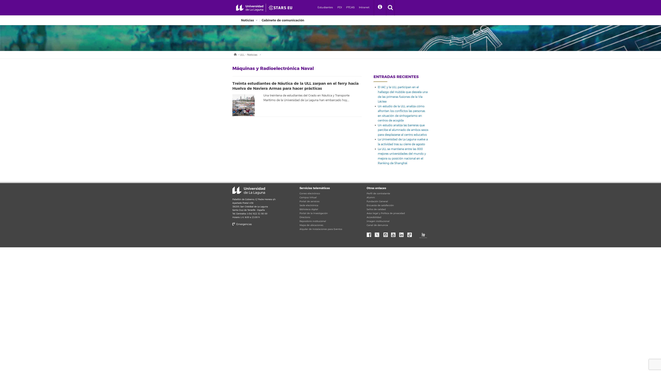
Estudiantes (325, 7)
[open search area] (390, 8)
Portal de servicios (309, 201)
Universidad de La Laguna (248, 190)
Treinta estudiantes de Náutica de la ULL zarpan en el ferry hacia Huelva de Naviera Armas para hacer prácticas (295, 86)
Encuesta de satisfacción (380, 205)
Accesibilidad (374, 217)
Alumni (371, 197)
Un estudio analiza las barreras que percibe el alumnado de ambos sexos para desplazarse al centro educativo (403, 130)
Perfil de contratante (378, 193)
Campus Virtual (308, 197)
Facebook (370, 234)
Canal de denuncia (377, 225)
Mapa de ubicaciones (311, 225)
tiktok (410, 234)
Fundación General (377, 201)
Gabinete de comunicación (283, 20)
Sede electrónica (309, 205)
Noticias (247, 20)
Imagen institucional (378, 221)
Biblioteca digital (309, 209)
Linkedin (402, 234)
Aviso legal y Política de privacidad (386, 213)
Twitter (378, 234)
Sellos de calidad (376, 209)
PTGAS (350, 7)
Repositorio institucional (313, 221)
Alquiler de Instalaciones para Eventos (321, 229)
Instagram (386, 234)
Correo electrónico (310, 193)
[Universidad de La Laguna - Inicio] (251, 8)
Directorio (305, 217)
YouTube (394, 234)
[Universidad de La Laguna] (281, 8)
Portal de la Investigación (314, 213)
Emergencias (244, 224)
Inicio (235, 54)
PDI (339, 7)
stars (258, 236)
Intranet (364, 7)
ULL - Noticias (248, 54)
